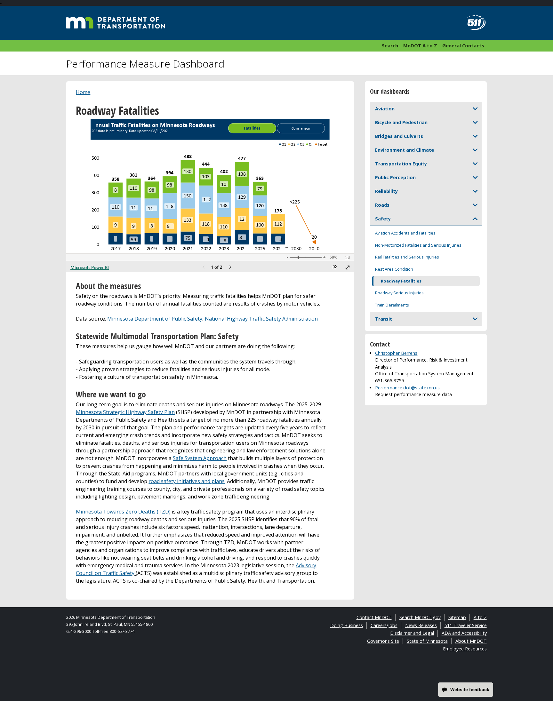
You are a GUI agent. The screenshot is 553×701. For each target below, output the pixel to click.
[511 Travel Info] (473, 23)
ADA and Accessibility (464, 633)
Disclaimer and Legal (412, 633)
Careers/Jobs (384, 625)
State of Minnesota (427, 641)
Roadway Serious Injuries (399, 293)
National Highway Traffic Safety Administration (261, 318)
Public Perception (395, 177)
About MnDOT (471, 641)
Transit (383, 319)
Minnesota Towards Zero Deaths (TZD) (123, 511)
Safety (383, 219)
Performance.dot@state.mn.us (407, 388)
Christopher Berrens (396, 353)
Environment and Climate (404, 150)
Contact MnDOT (374, 617)
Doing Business (346, 625)
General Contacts (463, 45)
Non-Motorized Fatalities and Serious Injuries (418, 245)
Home (83, 92)
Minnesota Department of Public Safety (154, 318)
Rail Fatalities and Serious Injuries (407, 257)
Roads (382, 205)
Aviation (385, 109)
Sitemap (457, 617)
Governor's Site (383, 641)
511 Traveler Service (466, 625)
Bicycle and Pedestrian (401, 122)
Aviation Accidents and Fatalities (405, 233)
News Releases (421, 625)
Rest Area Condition (394, 269)
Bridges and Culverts (399, 136)
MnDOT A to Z (420, 45)
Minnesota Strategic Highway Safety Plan (125, 412)
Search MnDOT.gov (420, 617)
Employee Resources (465, 649)
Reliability (386, 191)
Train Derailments (392, 305)
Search (390, 45)
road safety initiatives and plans (186, 481)
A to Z (480, 617)
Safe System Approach (200, 458)
